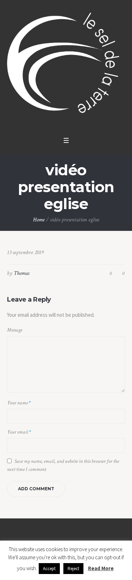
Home (39, 219)
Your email (19, 432)
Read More (101, 568)
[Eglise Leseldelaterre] (66, 66)
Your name (19, 402)
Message (14, 330)
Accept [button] (49, 569)
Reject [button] (73, 569)
